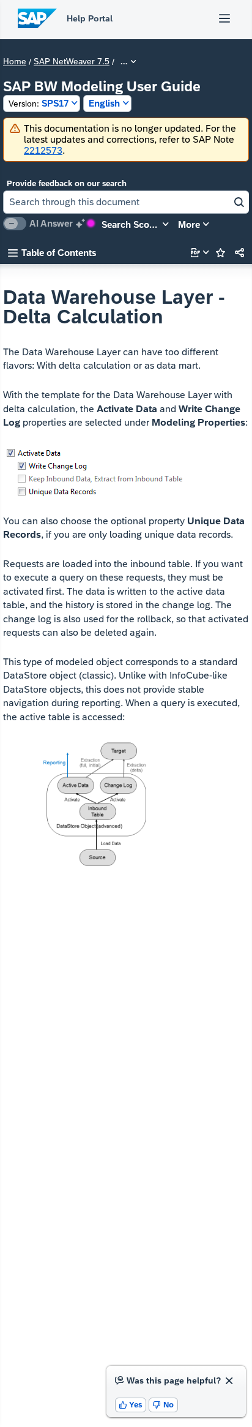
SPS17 (39, 103)
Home (14, 62)
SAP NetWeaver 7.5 (71, 62)
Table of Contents (52, 252)
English (104, 103)
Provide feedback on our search (67, 183)
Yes (131, 1404)
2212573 (43, 150)
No (163, 1404)
